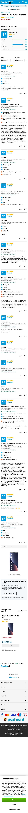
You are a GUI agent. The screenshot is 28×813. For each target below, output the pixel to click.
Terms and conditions (18, 733)
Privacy (16, 731)
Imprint (20, 731)
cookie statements (8, 796)
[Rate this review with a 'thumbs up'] (20, 93)
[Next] (26, 546)
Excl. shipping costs (16, 574)
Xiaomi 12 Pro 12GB (5, 12)
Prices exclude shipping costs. (15, 726)
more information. (16, 729)
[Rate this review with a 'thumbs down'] (24, 93)
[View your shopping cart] (25, 2)
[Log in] (19, 2)
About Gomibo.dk (9, 731)
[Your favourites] (22, 2)
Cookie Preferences (9, 733)
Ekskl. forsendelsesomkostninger (9, 650)
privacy (24, 794)
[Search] (25, 6)
